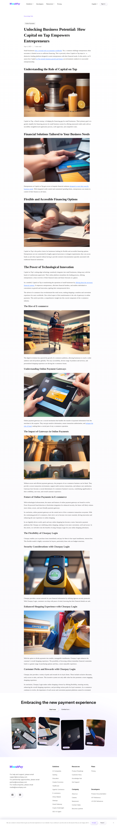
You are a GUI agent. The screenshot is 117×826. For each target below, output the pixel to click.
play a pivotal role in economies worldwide (48, 50)
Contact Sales (76, 805)
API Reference (96, 797)
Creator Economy (57, 782)
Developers (39, 4)
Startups (55, 800)
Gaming (54, 775)
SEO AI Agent (56, 811)
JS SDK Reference (97, 801)
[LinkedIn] (20, 795)
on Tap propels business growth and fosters (49, 59)
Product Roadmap (77, 771)
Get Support (75, 782)
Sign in (103, 4)
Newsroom (75, 801)
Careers (74, 797)
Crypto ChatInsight (58, 808)
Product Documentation (98, 794)
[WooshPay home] (15, 4)
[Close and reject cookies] (113, 822)
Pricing (59, 4)
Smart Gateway (57, 804)
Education (55, 778)
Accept (94, 822)
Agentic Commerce (58, 789)
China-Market (56, 797)
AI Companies (56, 771)
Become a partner (77, 808)
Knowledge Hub (77, 778)
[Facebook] (12, 795)
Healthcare (55, 786)
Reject (102, 822)
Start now (52, 709)
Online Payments (30, 23)
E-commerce (56, 793)
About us (75, 794)
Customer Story (77, 775)
